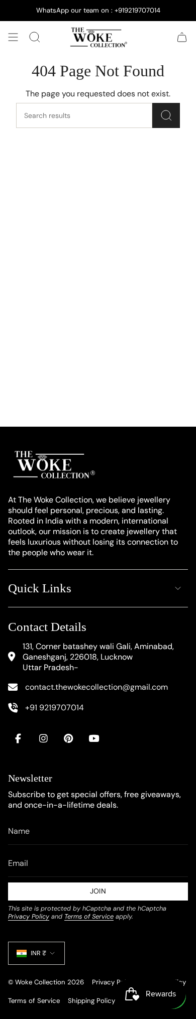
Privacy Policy (28, 916)
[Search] (166, 115)
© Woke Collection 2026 (46, 982)
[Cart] (181, 37)
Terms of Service (89, 916)
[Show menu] (13, 37)
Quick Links (39, 588)
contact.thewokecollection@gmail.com (96, 687)
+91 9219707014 (54, 707)
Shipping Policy (91, 1000)
